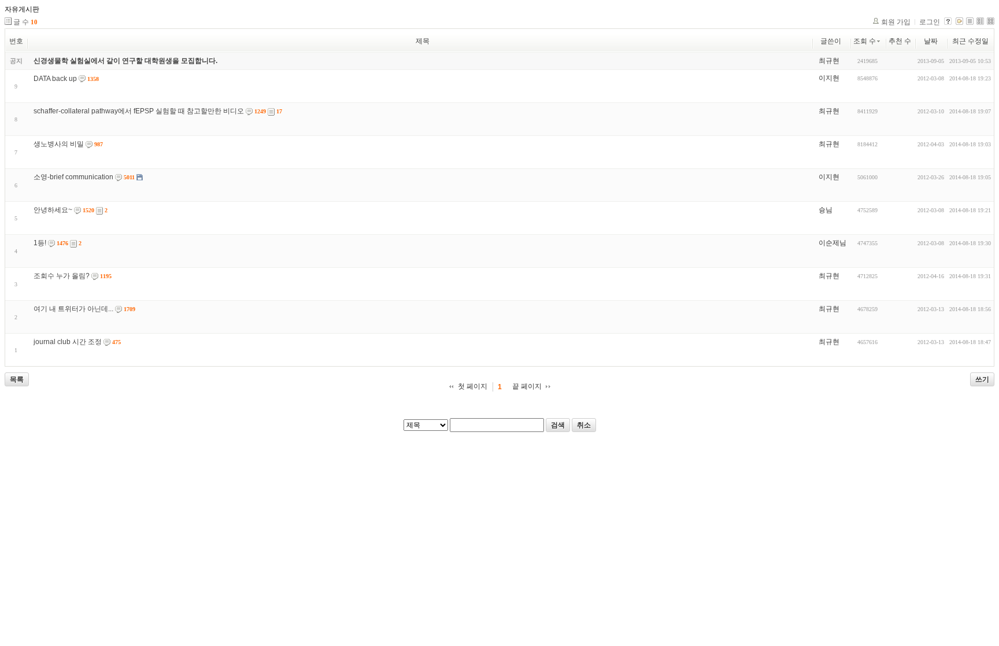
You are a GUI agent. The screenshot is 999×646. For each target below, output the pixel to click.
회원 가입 (896, 22)
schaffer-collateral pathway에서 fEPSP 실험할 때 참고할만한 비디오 (139, 111)
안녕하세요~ (53, 210)
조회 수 (864, 41)
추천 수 (900, 41)
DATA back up (55, 79)
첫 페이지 (472, 386)
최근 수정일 (970, 41)
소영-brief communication (73, 177)
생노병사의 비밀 (59, 144)
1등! (40, 243)
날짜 (931, 41)
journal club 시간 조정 (68, 342)
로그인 (929, 22)
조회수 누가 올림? (62, 276)
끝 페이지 (527, 386)
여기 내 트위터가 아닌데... (73, 309)
